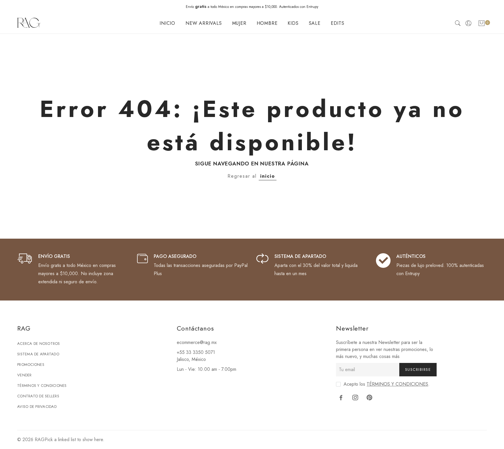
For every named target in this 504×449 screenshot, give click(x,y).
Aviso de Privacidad (37, 406)
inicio (267, 176)
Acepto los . (387, 384)
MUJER (239, 23)
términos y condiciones (397, 384)
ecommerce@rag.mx (197, 342)
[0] (481, 24)
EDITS (337, 23)
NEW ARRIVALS (204, 23)
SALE (315, 23)
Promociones (30, 364)
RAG (40, 439)
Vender (24, 375)
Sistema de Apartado (38, 354)
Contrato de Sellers (38, 396)
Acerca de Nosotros (38, 343)
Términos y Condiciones (42, 385)
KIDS (293, 23)
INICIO (167, 23)
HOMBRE (267, 23)
